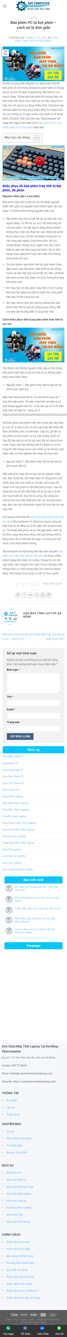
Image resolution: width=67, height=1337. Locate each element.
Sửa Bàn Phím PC (13, 776)
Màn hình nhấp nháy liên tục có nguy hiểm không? (35, 920)
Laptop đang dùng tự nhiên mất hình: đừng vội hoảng (35, 931)
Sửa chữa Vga (14, 1214)
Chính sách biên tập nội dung (23, 1297)
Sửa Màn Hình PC (13, 756)
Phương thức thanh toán (20, 1263)
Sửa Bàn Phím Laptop (16, 809)
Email (11, 709)
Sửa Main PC (10, 763)
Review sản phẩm (16, 1152)
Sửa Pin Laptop (12, 849)
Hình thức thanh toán (20, 1319)
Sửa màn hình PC (16, 1179)
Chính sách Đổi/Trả (47, 1319)
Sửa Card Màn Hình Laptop (19, 829)
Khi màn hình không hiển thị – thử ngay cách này (36, 888)
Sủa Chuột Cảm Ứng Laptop (19, 823)
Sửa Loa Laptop (12, 862)
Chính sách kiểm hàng (19, 1283)
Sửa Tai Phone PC (13, 783)
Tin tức (33, 18)
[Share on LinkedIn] (49, 595)
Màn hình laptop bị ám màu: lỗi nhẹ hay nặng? (37, 899)
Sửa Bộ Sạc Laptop (14, 836)
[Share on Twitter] (30, 595)
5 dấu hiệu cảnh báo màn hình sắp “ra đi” (38, 908)
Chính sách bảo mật (18, 1242)
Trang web (13, 722)
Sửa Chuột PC (11, 789)
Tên (10, 696)
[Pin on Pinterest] (43, 595)
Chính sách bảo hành (18, 1249)
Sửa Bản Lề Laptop (14, 856)
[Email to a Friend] (37, 595)
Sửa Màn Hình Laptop (16, 803)
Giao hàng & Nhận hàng (19, 1256)
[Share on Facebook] (24, 595)
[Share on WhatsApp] (18, 595)
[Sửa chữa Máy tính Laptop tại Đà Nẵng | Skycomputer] (33, 6)
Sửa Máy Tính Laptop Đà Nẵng (36, 39)
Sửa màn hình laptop (18, 1221)
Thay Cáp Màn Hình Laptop (19, 842)
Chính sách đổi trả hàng (20, 1276)
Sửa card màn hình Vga (19, 1186)
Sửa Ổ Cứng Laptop (14, 816)
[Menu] (5, 6)
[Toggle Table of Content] (35, 138)
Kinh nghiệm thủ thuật (19, 1138)
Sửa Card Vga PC (13, 770)
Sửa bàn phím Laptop (18, 1207)
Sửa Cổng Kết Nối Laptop (18, 869)
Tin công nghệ (14, 1145)
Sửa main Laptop (16, 1200)
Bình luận (13, 669)
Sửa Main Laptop (13, 796)
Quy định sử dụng (16, 1270)
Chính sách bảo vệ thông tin (22, 1290)
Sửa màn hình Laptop (18, 1193)
